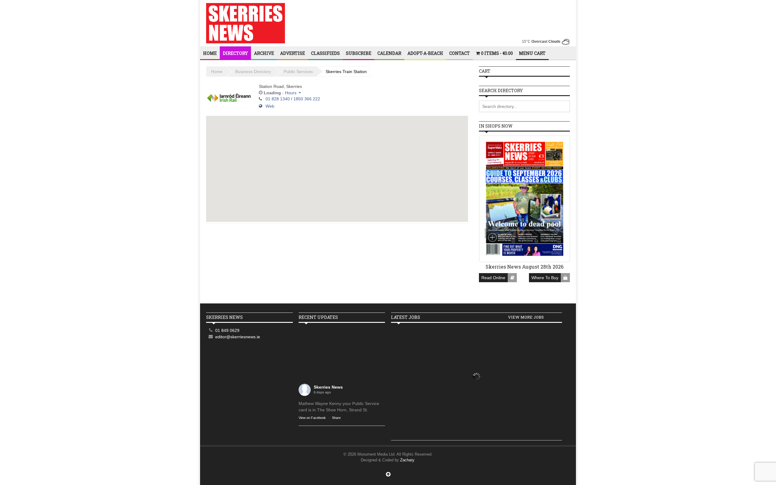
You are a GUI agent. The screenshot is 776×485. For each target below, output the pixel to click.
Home (210, 53)
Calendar (389, 53)
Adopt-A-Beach (425, 53)
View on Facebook (312, 418)
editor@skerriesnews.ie (237, 336)
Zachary (407, 460)
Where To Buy (544, 277)
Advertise (292, 53)
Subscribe (358, 53)
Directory (235, 53)
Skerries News (328, 387)
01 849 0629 (227, 330)
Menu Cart (532, 53)
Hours (290, 92)
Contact (459, 53)
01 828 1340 (278, 98)
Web (270, 106)
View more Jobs (526, 317)
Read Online (493, 277)
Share (336, 418)
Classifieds (325, 53)
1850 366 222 (306, 98)
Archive (264, 53)
